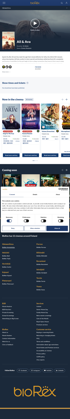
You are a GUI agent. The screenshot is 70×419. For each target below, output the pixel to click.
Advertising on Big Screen (10, 318)
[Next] (66, 99)
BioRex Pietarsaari (8, 284)
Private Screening (7, 312)
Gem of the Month (42, 318)
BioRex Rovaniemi (42, 264)
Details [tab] (35, 194)
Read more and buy (11, 155)
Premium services (42, 324)
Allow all (57, 228)
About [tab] (58, 194)
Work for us (6, 341)
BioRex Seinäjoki (41, 273)
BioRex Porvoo (41, 247)
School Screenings (8, 315)
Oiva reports (40, 360)
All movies (29, 99)
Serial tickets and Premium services (47, 347)
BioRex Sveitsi (6, 267)
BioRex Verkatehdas (8, 247)
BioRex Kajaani (7, 275)
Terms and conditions (43, 341)
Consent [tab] (12, 194)
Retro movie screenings (43, 315)
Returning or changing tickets (45, 335)
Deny (12, 228)
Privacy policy (40, 353)
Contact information (8, 338)
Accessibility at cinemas (44, 350)
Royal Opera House (42, 321)
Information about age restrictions (47, 344)
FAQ (37, 338)
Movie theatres (7, 306)
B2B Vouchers (6, 309)
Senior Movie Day (42, 309)
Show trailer (35, 30)
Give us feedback (7, 344)
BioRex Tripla (6, 258)
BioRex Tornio (40, 281)
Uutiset (38, 306)
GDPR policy (40, 357)
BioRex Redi (6, 256)
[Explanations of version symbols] (27, 83)
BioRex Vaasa (40, 289)
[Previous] (62, 99)
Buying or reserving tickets (44, 332)
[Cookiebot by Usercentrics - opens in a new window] (60, 189)
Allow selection (35, 228)
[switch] (26, 220)
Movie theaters (7, 335)
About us (5, 332)
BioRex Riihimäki (41, 256)
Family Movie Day (42, 312)
